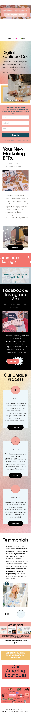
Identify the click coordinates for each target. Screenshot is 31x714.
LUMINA (26, 711)
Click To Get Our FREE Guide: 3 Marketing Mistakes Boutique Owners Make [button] (15, 655)
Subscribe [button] (15, 135)
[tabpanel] (15, 572)
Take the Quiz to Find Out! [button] (15, 15)
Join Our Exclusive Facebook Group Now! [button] (15, 642)
